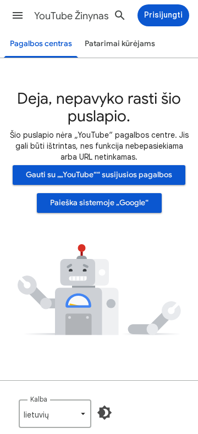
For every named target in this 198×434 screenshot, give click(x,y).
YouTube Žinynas (71, 16)
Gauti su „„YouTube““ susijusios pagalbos (99, 174)
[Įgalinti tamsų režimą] (104, 412)
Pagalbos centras (41, 43)
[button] (17, 15)
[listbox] (55, 413)
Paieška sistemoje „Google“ (99, 202)
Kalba (38, 399)
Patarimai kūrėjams (120, 43)
